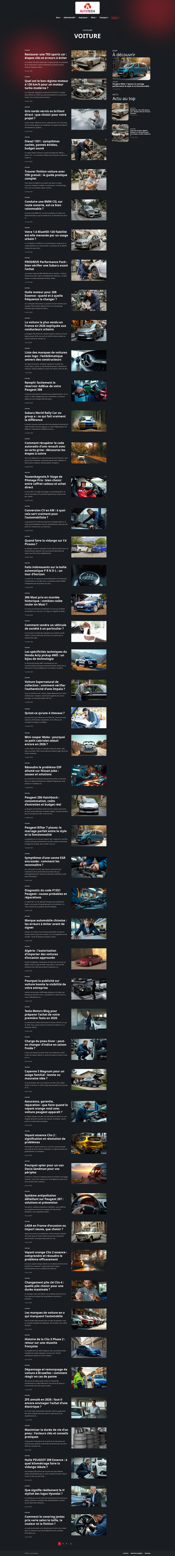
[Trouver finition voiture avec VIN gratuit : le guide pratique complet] (88, 179)
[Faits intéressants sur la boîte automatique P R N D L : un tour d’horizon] (88, 575)
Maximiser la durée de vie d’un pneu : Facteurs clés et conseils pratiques (46, 1433)
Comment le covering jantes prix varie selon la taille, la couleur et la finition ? (45, 1520)
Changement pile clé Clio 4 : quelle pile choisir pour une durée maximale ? (44, 1285)
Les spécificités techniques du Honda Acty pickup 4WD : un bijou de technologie (46, 655)
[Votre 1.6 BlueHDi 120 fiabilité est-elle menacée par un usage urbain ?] (88, 240)
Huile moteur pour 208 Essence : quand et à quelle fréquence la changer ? (44, 295)
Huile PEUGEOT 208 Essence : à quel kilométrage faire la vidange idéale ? (46, 1463)
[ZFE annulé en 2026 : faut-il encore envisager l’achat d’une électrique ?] (88, 1407)
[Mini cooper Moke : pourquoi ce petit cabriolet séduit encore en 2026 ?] (88, 745)
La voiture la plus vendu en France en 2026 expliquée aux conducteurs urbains (45, 325)
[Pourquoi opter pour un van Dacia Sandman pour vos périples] (88, 1173)
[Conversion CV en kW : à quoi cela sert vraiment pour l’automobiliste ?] (88, 518)
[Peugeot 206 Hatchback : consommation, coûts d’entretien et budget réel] (88, 805)
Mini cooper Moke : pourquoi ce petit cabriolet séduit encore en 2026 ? (45, 740)
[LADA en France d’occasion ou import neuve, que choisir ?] (88, 1232)
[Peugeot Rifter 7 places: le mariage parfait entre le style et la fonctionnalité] (88, 835)
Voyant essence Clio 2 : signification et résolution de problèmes (45, 1138)
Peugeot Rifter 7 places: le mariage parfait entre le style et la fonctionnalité (46, 831)
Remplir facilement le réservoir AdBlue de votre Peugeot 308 (43, 386)
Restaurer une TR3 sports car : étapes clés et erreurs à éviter (46, 56)
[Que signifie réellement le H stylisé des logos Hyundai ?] (88, 1496)
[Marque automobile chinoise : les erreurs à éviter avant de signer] (88, 928)
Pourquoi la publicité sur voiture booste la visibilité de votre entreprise (45, 984)
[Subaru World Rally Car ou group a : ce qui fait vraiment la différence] (88, 421)
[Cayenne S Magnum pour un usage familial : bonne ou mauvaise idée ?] (88, 1079)
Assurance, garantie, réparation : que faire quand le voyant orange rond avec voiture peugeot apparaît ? (46, 1106)
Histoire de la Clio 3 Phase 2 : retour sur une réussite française (45, 1342)
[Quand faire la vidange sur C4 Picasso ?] (88, 547)
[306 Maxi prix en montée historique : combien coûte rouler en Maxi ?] (88, 604)
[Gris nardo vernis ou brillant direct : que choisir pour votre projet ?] (88, 119)
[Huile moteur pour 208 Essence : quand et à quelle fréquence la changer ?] (88, 300)
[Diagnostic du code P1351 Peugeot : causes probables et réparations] (88, 898)
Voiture (27, 50)
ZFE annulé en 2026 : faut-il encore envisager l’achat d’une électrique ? (46, 1403)
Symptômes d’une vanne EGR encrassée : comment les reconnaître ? (45, 861)
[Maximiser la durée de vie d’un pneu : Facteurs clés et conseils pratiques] (88, 1437)
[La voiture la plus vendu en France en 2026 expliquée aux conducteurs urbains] (88, 330)
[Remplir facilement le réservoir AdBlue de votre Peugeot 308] (88, 390)
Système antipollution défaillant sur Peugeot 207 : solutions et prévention (44, 1199)
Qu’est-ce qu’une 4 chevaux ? (45, 713)
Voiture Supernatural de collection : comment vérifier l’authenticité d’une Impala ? (45, 685)
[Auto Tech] (87, 8)
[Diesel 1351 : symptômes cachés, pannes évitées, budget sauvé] (88, 149)
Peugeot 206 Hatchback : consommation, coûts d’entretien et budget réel (43, 800)
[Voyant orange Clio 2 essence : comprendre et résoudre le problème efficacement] (88, 1260)
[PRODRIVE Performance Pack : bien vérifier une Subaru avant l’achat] (88, 270)
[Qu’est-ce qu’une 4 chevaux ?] (88, 717)
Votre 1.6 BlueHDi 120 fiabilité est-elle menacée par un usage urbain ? (46, 235)
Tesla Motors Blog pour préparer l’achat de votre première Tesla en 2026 (42, 1014)
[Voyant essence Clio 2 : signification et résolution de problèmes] (88, 1143)
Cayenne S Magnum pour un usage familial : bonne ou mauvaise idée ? (44, 1074)
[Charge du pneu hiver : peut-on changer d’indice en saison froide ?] (88, 1049)
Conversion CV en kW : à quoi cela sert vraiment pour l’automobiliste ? (45, 513)
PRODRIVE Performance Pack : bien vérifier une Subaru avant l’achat (46, 265)
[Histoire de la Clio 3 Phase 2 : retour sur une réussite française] (88, 1347)
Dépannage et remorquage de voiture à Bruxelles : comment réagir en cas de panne (46, 1372)
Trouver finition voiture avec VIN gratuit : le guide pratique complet (46, 174)
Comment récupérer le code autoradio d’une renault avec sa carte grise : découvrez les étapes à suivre (45, 448)
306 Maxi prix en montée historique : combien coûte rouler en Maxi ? (43, 600)
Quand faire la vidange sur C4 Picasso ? (45, 542)
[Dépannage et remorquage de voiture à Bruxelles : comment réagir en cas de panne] (88, 1377)
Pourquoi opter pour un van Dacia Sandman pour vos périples (44, 1168)
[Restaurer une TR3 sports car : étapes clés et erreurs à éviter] (88, 60)
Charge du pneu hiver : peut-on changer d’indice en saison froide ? (45, 1044)
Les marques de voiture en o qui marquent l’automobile (45, 1314)
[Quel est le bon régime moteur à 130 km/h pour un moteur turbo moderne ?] (88, 89)
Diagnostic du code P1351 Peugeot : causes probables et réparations (46, 893)
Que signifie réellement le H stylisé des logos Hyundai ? (44, 1491)
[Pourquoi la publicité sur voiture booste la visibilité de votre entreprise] (88, 989)
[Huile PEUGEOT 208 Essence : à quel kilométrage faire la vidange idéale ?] (88, 1468)
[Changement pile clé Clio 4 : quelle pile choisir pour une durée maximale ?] (88, 1290)
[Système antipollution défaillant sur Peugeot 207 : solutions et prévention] (88, 1203)
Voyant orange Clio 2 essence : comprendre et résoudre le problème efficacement (46, 1255)
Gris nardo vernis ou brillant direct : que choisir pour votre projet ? (45, 114)
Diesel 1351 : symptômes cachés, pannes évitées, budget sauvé (42, 144)
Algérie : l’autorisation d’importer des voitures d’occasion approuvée (41, 954)
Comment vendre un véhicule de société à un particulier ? (45, 626)
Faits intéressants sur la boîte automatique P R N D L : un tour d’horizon (46, 570)
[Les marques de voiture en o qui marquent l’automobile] (88, 1319)
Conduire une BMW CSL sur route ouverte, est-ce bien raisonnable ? (44, 205)
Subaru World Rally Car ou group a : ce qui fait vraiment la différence (45, 416)
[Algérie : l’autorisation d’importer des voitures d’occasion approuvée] (88, 958)
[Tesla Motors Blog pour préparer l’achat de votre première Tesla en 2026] (88, 1019)
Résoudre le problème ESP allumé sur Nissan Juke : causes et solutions (43, 770)
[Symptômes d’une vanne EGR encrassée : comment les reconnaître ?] (88, 867)
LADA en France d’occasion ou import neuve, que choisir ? (45, 1227)
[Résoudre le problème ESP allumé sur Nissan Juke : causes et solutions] (88, 775)
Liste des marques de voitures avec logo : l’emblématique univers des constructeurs (46, 355)
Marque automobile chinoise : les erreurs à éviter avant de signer (46, 923)
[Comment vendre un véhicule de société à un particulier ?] (88, 631)
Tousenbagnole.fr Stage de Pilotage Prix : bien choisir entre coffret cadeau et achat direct (45, 482)
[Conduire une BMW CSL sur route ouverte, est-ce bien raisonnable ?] (88, 209)
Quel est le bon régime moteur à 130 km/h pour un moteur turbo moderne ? (46, 84)
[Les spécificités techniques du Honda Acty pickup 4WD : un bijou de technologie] (88, 659)
